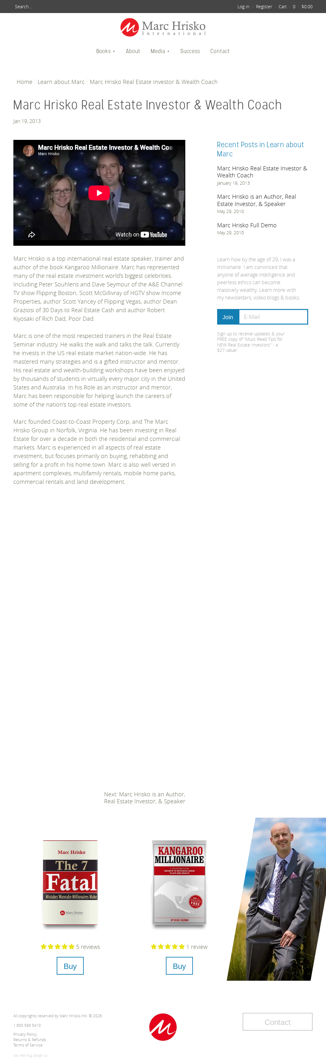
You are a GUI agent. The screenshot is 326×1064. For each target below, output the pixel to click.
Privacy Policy (25, 1034)
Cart (283, 6)
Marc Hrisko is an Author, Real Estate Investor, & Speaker (256, 200)
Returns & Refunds (29, 1039)
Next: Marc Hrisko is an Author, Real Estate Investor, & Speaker (144, 797)
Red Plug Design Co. (34, 1056)
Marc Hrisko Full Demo (247, 225)
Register (264, 6)
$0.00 (307, 6)
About (133, 51)
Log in (243, 6)
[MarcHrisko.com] (163, 28)
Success (190, 51)
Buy (70, 966)
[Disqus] (99, 586)
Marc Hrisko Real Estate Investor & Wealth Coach (262, 171)
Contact (220, 51)
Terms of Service (28, 1044)
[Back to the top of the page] (163, 1027)
